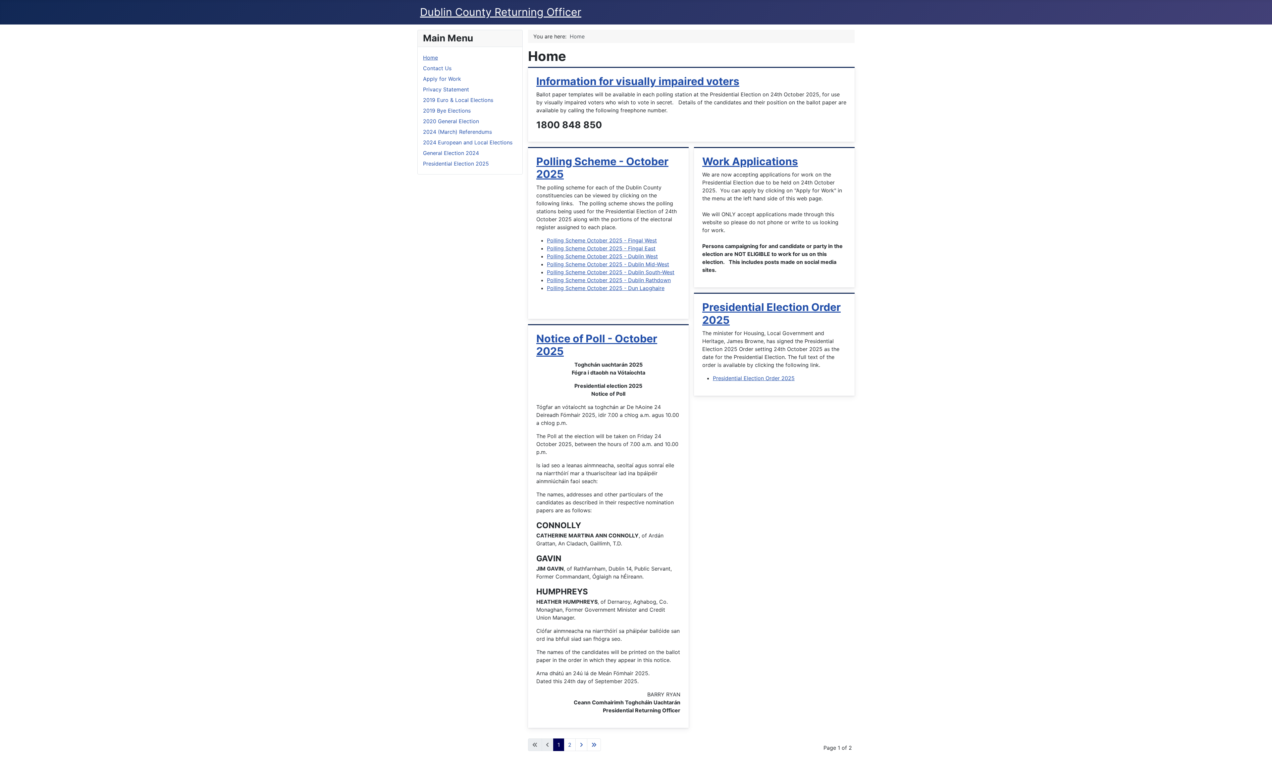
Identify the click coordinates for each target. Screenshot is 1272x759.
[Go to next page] (581, 744)
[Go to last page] (594, 744)
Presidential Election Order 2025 (771, 313)
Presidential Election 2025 (456, 163)
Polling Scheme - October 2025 (602, 167)
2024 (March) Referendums (457, 131)
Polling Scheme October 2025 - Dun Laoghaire (605, 288)
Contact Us (437, 68)
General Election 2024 (451, 153)
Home (430, 57)
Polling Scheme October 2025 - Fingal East (601, 248)
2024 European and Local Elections (467, 142)
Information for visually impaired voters (637, 81)
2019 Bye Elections (447, 110)
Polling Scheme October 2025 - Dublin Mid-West (608, 264)
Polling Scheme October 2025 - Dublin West (602, 256)
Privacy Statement (446, 89)
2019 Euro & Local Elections (458, 100)
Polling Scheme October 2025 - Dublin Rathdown (609, 280)
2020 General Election (451, 121)
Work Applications (750, 161)
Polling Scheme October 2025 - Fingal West (602, 240)
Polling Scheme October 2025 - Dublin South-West (610, 272)
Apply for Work (442, 79)
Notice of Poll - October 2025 (596, 345)
